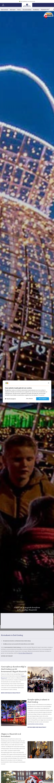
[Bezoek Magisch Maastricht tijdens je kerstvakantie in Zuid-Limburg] (40, 679)
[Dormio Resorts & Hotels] (27, 5)
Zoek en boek (4, 9)
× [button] (48, 383)
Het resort (12, 9)
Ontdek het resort (7, 656)
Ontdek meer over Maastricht (37, 727)
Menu (3, 5)
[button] (10, 398)
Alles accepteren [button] (42, 398)
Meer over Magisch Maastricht (10, 692)
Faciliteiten (36, 9)
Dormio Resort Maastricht (25, 653)
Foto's (19, 9)
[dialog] (27, 391)
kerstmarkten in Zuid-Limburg (35, 723)
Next (51, 9)
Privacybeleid (41, 395)
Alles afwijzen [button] (29, 398)
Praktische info (45, 9)
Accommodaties (27, 9)
